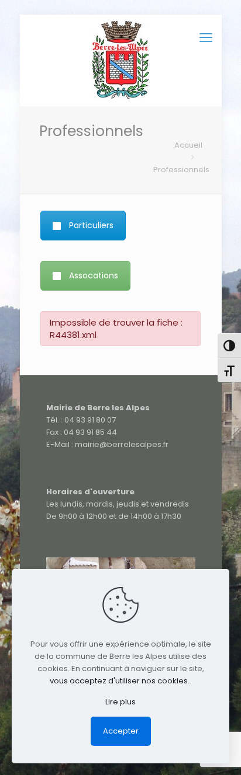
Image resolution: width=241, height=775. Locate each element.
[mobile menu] (206, 38)
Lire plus (120, 701)
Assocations (93, 275)
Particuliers (91, 225)
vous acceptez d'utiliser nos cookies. (120, 680)
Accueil (188, 145)
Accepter (121, 730)
